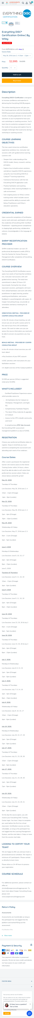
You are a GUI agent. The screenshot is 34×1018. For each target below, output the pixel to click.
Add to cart (17, 75)
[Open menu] (3, 3)
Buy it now (17, 81)
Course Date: (6, 52)
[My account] (27, 3)
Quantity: (5, 68)
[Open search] (23, 3)
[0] (30, 3)
